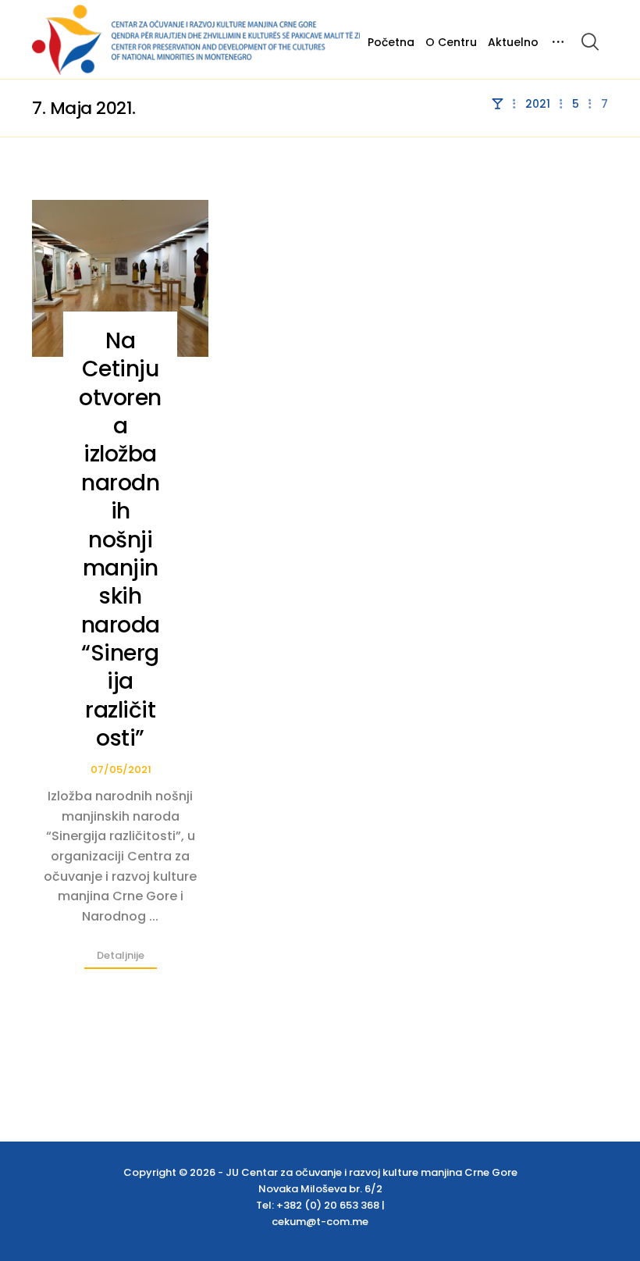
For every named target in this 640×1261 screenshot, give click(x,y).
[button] (590, 41)
